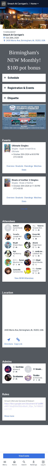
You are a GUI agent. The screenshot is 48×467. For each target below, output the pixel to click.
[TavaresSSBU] (33, 230)
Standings (28, 166)
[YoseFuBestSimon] (14, 239)
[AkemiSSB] (36, 247)
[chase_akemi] (38, 247)
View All (24, 209)
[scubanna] (16, 379)
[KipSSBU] (14, 256)
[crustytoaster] (14, 379)
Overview (11, 166)
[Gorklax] (14, 372)
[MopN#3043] (16, 247)
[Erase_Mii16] (33, 239)
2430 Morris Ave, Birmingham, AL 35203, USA (25, 40)
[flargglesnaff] (36, 273)
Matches (37, 166)
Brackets (19, 166)
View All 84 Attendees (24, 278)
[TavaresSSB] (36, 230)
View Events (24, 456)
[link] (38, 230)
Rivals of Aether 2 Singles (25, 180)
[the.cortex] (38, 273)
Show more (9, 416)
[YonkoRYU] (36, 380)
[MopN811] (14, 247)
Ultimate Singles (20, 145)
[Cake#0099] (38, 256)
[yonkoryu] (34, 380)
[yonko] (39, 380)
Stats (24, 170)
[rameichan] (14, 264)
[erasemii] (36, 239)
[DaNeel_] (14, 230)
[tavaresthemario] (38, 230)
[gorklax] (16, 372)
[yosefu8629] (19, 239)
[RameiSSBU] (16, 264)
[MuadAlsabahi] (36, 264)
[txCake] (33, 256)
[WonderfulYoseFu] (16, 239)
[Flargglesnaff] (33, 273)
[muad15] (33, 264)
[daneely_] (16, 230)
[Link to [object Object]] (28, 227)
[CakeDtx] (36, 256)
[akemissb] (33, 247)
